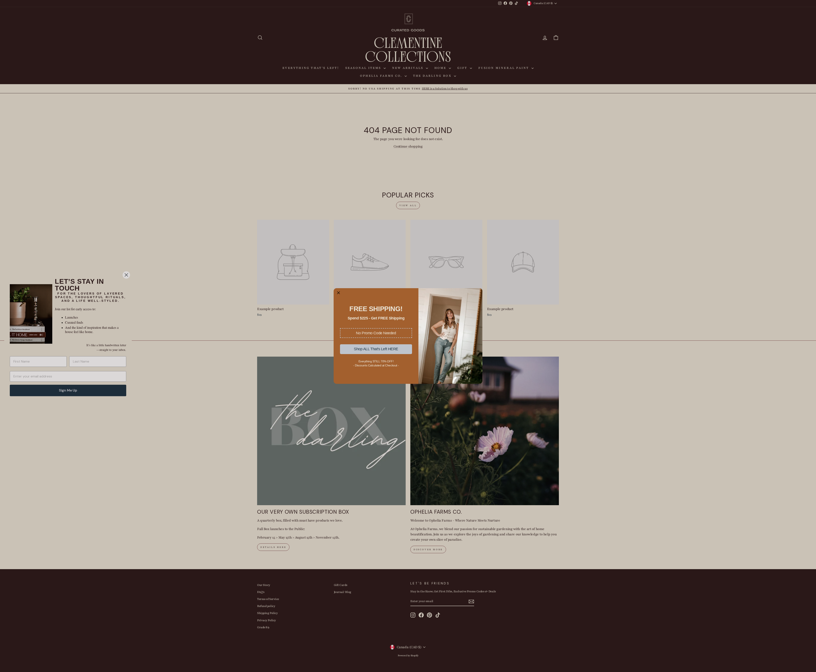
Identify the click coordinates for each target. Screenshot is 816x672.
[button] (376, 333)
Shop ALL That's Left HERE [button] (376, 349)
